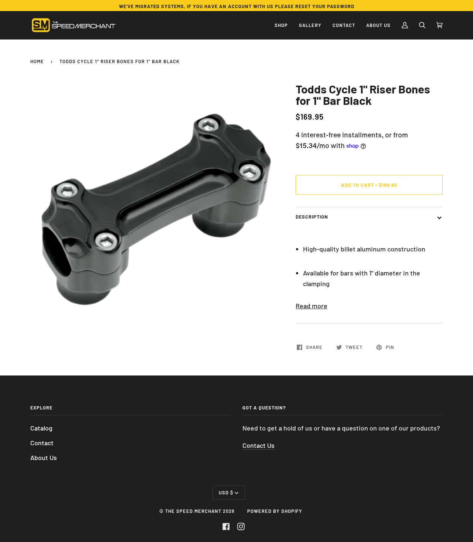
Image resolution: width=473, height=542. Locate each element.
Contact (42, 443)
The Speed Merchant (193, 511)
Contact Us (258, 445)
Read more (311, 306)
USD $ (226, 492)
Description (312, 217)
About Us (43, 457)
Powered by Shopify (274, 511)
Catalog (41, 428)
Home (37, 61)
